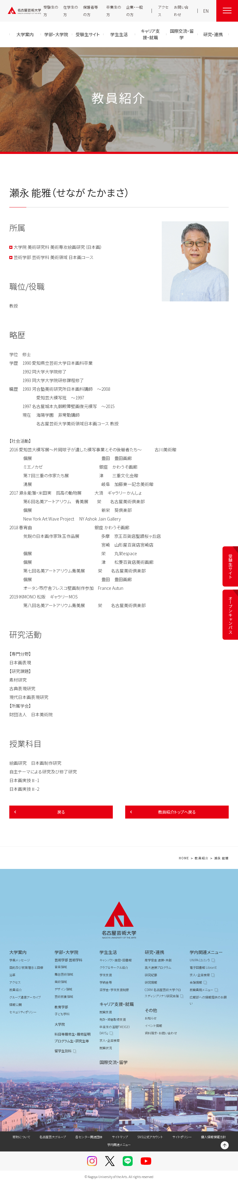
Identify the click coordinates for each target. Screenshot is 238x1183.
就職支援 (105, 1012)
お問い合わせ (181, 10)
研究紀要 (151, 974)
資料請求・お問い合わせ (161, 1033)
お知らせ (150, 1018)
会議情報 (196, 982)
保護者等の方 (90, 10)
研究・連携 (154, 952)
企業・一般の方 (134, 10)
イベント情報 (153, 1025)
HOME (184, 858)
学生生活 (108, 952)
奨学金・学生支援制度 (114, 989)
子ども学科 (62, 1013)
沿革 (12, 974)
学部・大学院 (66, 952)
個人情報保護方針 (213, 1136)
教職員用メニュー (201, 989)
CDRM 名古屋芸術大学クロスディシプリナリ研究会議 (163, 992)
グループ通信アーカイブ (25, 997)
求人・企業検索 (109, 1040)
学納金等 (105, 982)
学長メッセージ (19, 960)
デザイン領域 (63, 989)
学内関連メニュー (206, 952)
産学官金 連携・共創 (158, 960)
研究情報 (151, 982)
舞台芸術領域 (64, 974)
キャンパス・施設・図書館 (115, 960)
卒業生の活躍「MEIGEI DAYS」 (114, 1029)
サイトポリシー (182, 1136)
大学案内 (18, 952)
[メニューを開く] (227, 11)
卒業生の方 (113, 10)
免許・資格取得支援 (112, 1019)
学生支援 (105, 974)
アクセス (163, 10)
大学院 (60, 1024)
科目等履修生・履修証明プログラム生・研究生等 (72, 1037)
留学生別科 (63, 1050)
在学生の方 (70, 10)
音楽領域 (61, 966)
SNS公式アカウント (150, 1136)
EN (206, 11)
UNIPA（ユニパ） (200, 960)
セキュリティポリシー (23, 1012)
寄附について (21, 1136)
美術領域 (61, 981)
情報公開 (15, 1004)
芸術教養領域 (64, 996)
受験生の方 (50, 10)
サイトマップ (120, 1136)
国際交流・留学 (113, 1062)
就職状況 (105, 1047)
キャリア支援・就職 (116, 1004)
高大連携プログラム (158, 967)
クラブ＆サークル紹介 (113, 967)
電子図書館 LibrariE (203, 967)
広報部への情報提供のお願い (208, 1000)
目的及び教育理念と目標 (26, 967)
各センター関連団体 (89, 1136)
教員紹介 (201, 858)
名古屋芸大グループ (52, 1136)
